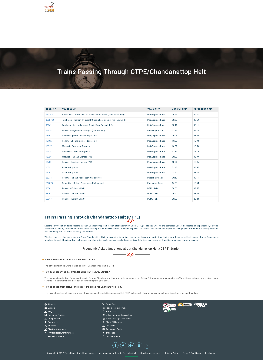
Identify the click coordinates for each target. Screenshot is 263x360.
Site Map (51, 326)
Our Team (110, 326)
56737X (49, 183)
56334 (49, 178)
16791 (49, 167)
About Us (51, 304)
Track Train (110, 311)
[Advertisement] (82, 19)
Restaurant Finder (114, 329)
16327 (49, 146)
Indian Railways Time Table (118, 319)
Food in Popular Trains (115, 308)
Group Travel (53, 319)
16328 (49, 151)
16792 (49, 172)
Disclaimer (210, 353)
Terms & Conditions (192, 353)
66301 (49, 188)
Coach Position (112, 336)
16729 (49, 157)
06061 (49, 125)
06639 (49, 130)
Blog (49, 311)
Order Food (110, 304)
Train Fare (110, 333)
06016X (49, 114)
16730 (49, 162)
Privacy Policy (171, 353)
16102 (49, 141)
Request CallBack (55, 336)
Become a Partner (56, 315)
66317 (49, 199)
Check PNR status (113, 322)
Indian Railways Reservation (118, 315)
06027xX (50, 120)
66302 (49, 193)
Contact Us (52, 322)
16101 (49, 135)
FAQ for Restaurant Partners (61, 333)
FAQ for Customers (56, 329)
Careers (51, 308)
